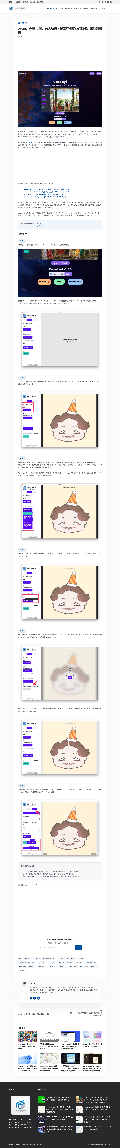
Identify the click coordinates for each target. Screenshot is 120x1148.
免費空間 (67, 8)
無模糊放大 (43, 966)
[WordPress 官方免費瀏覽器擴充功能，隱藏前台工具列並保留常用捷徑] (70, 1036)
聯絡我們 (25, 2)
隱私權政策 (40, 2)
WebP (81, 958)
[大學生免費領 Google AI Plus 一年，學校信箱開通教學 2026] (49, 1036)
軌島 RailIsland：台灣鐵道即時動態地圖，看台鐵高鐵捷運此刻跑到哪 (49, 1068)
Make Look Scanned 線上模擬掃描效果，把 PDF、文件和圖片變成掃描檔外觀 (92, 1068)
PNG (73, 958)
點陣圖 (21, 971)
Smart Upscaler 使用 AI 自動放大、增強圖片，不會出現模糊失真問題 (45, 189)
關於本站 (10, 2)
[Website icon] (34, 998)
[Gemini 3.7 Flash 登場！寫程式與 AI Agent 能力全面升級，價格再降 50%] (27, 1058)
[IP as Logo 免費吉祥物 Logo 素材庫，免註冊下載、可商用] (27, 1036)
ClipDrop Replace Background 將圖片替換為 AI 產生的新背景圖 (44, 197)
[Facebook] (99, 2)
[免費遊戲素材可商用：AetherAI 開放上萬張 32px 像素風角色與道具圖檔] (70, 1058)
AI (20, 958)
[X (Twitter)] (102, 2)
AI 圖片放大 (29, 958)
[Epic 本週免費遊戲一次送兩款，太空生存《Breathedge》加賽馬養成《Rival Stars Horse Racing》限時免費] (79, 1099)
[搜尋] (111, 8)
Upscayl (30, 142)
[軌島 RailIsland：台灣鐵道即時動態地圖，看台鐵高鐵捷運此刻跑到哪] (49, 1058)
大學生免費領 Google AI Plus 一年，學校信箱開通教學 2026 (49, 1046)
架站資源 (94, 8)
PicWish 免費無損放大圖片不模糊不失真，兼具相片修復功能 (42, 194)
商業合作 (32, 2)
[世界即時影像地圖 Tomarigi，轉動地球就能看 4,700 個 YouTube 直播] (41, 1119)
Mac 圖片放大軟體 (49, 958)
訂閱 (78, 947)
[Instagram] (108, 2)
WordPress (105, 1144)
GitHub (42, 226)
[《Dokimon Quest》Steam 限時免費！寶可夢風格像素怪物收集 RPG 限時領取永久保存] (41, 1129)
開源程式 (94, 966)
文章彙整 (18, 2)
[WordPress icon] (38, 998)
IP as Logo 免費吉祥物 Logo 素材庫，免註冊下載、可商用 (27, 1046)
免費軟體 (49, 8)
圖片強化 (70, 962)
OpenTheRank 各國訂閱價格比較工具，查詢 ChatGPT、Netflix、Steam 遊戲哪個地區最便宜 (59, 1109)
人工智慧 (41, 962)
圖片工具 (60, 962)
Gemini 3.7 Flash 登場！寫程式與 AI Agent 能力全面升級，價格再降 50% (27, 1068)
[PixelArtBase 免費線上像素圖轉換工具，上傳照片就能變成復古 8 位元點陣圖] (79, 1109)
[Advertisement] (60, 54)
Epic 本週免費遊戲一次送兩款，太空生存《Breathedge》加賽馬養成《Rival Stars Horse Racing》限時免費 (97, 1099)
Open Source (63, 958)
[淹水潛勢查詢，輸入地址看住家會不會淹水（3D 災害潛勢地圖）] (79, 1129)
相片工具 (53, 966)
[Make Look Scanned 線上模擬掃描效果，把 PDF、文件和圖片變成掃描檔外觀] (92, 1058)
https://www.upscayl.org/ (29, 226)
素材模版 (103, 8)
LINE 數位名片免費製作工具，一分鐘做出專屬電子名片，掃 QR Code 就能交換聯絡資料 (97, 1119)
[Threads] (111, 2)
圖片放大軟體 (91, 962)
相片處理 (73, 966)
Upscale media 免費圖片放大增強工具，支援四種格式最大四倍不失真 (45, 192)
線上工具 (58, 8)
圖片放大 (66, 142)
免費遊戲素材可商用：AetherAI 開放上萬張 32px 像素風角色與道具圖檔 (70, 1068)
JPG (38, 958)
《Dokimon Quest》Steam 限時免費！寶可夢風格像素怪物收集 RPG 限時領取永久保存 (60, 1129)
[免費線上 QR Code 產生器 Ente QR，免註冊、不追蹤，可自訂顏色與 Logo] (41, 1099)
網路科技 (85, 8)
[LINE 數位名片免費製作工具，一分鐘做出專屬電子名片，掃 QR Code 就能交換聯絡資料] (79, 1119)
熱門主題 (76, 8)
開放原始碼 (84, 966)
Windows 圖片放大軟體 (26, 962)
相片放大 (63, 966)
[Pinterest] (105, 2)
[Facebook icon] (31, 998)
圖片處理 (22, 966)
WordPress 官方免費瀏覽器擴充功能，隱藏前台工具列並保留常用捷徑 (70, 1046)
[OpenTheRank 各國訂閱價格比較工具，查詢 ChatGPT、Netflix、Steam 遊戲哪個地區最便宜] (41, 1109)
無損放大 (32, 966)
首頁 (19, 23)
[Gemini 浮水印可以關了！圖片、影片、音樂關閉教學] (92, 1036)
